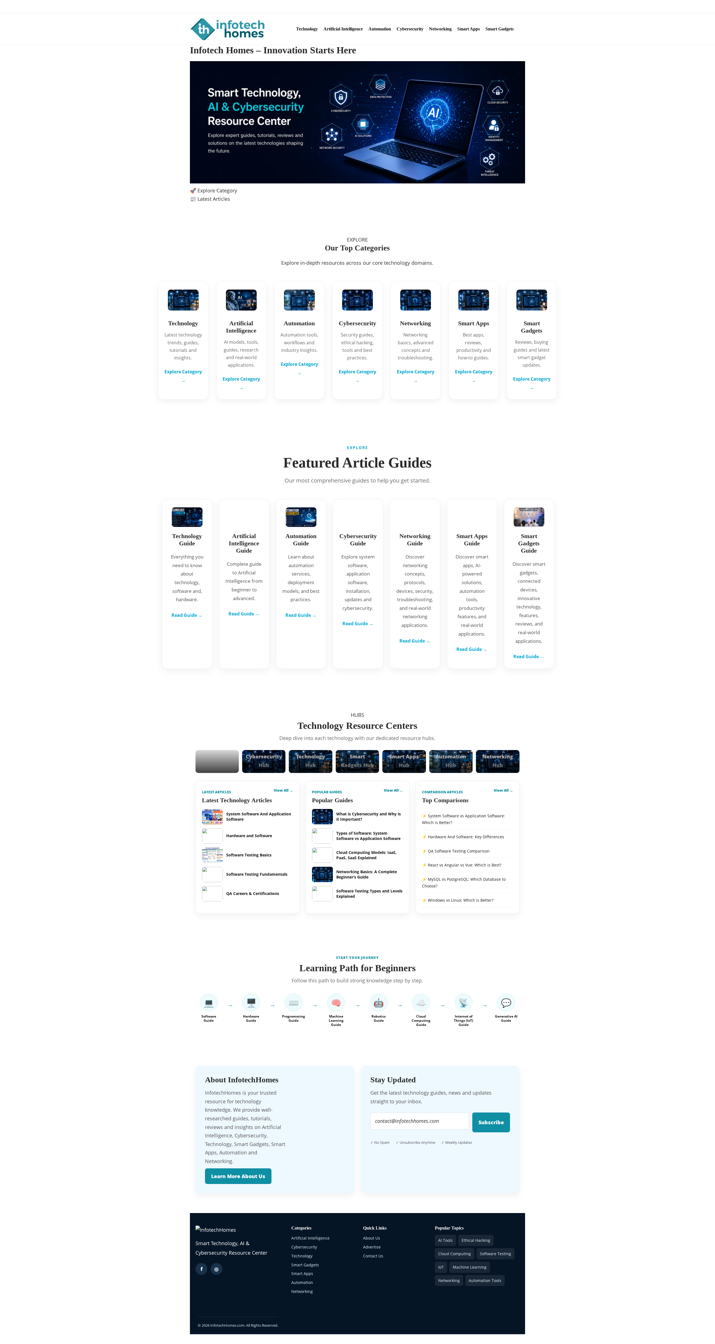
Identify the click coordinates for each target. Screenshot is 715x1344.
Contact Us (248, 6)
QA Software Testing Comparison (459, 851)
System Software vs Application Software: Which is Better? (463, 819)
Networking (440, 29)
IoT (441, 1267)
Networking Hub (497, 760)
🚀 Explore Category (213, 190)
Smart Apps (468, 29)
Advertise (223, 6)
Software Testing (495, 1253)
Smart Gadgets (499, 29)
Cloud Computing (454, 1253)
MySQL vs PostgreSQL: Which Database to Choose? (464, 883)
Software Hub (217, 765)
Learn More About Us (238, 1176)
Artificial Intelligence (343, 29)
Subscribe (491, 1122)
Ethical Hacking (476, 1240)
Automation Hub (450, 760)
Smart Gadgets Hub (357, 760)
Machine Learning (470, 1267)
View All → (283, 790)
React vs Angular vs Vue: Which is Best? (464, 865)
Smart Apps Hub (404, 760)
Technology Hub (310, 760)
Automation (379, 29)
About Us (199, 6)
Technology (307, 29)
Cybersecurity (410, 29)
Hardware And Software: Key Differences (466, 836)
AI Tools (445, 1240)
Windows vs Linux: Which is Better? (461, 900)
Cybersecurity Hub (264, 760)
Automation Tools (485, 1280)
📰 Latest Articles (210, 198)
